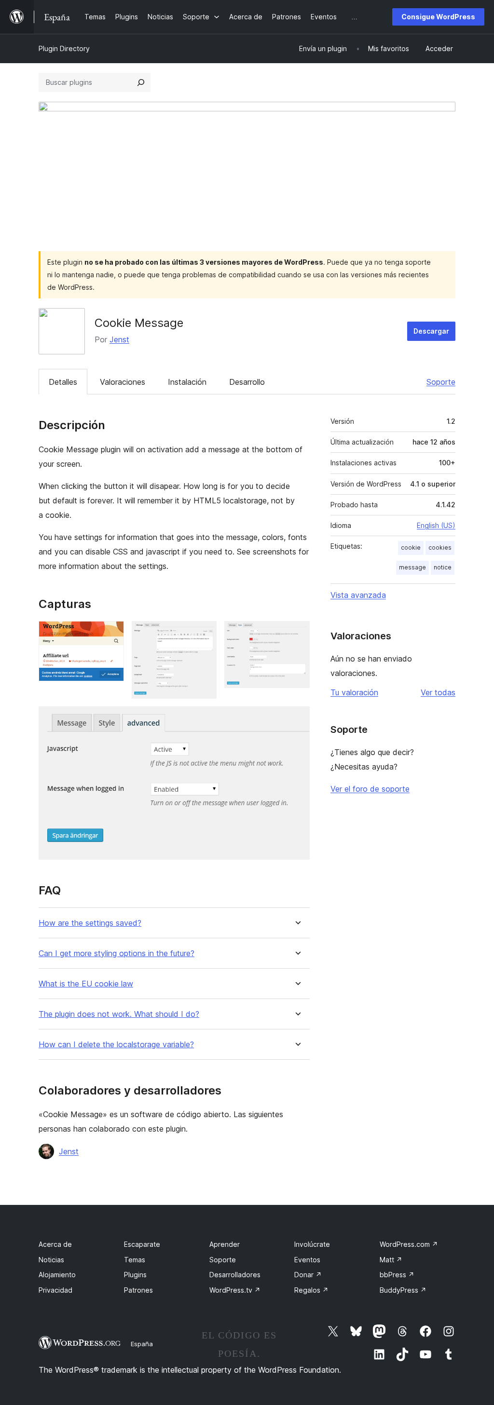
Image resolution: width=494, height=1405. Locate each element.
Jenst (119, 339)
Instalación (187, 382)
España (142, 1344)
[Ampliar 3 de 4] (297, 634)
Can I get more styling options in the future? (116, 953)
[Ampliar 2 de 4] (203, 634)
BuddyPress (403, 1290)
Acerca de (55, 1244)
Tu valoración (354, 692)
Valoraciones (122, 382)
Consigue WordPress (438, 17)
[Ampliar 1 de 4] (111, 634)
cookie (411, 547)
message (412, 567)
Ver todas (438, 692)
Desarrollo (247, 382)
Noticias (51, 1260)
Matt (391, 1260)
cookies (440, 547)
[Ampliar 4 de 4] (297, 719)
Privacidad (55, 1290)
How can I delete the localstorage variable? (116, 1044)
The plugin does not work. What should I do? (119, 1014)
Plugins (135, 1274)
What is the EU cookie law (86, 983)
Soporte (440, 382)
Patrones (138, 1290)
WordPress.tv (235, 1290)
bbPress (397, 1274)
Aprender (224, 1244)
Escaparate (142, 1244)
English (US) (436, 525)
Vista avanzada (358, 595)
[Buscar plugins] (141, 82)
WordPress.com (409, 1244)
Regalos (311, 1290)
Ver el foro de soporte (370, 789)
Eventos (307, 1260)
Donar (308, 1274)
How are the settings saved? (90, 923)
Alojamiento (57, 1274)
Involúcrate (312, 1244)
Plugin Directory (64, 48)
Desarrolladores (235, 1274)
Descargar (431, 331)
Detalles (63, 382)
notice (443, 567)
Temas (134, 1260)
